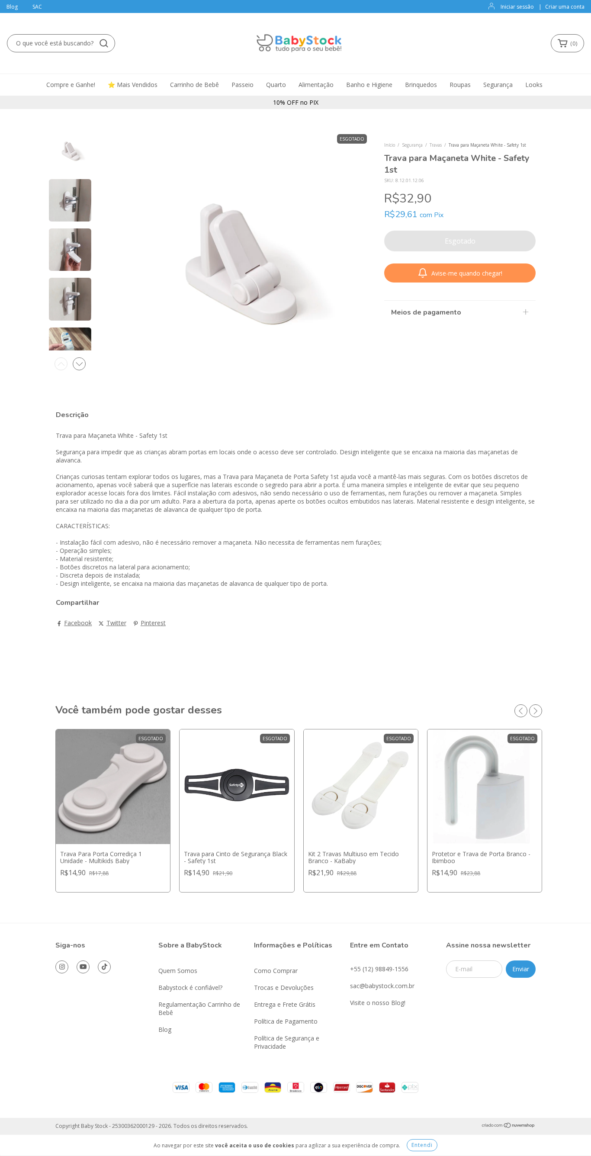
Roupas (460, 84)
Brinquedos (421, 84)
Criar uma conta (565, 6)
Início (389, 145)
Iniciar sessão (517, 6)
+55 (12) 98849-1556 (379, 969)
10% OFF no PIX (295, 102)
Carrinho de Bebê (194, 84)
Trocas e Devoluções (284, 987)
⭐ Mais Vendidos (132, 84)
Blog (12, 6)
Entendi (422, 1145)
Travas (436, 145)
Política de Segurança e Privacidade (286, 1042)
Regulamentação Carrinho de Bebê (199, 1008)
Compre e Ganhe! (70, 84)
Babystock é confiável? (190, 987)
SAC (37, 6)
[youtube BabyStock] (83, 966)
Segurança (498, 84)
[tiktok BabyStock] (104, 966)
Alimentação (316, 84)
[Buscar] (103, 43)
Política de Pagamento (286, 1021)
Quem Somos (177, 971)
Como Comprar (276, 971)
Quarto (276, 84)
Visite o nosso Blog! (377, 1003)
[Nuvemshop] (509, 1126)
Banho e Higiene (369, 84)
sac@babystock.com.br (382, 986)
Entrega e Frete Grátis (284, 1004)
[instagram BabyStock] (61, 966)
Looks (534, 84)
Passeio (242, 84)
